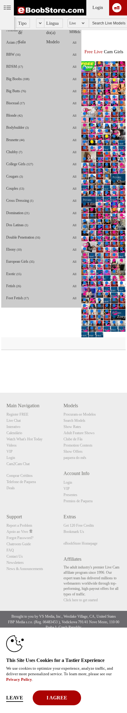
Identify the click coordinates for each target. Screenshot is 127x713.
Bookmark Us (73, 531)
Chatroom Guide (18, 544)
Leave (14, 697)
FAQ (10, 550)
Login (97, 7)
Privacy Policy (19, 679)
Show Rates (72, 427)
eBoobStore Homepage (80, 543)
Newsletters (15, 562)
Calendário (14, 433)
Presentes (70, 495)
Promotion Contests (77, 445)
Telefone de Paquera (21, 482)
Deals (10, 488)
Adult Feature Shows (79, 433)
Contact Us (14, 556)
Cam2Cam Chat (18, 464)
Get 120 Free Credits (78, 525)
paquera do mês (74, 458)
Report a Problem (19, 525)
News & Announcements (24, 569)
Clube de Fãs (73, 439)
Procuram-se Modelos (79, 414)
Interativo (13, 427)
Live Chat (13, 420)
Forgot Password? (19, 538)
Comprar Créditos (19, 475)
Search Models (74, 420)
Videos (11, 445)
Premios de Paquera (77, 501)
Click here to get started (80, 600)
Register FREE (17, 414)
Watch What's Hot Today (24, 439)
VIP (9, 451)
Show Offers (73, 451)
